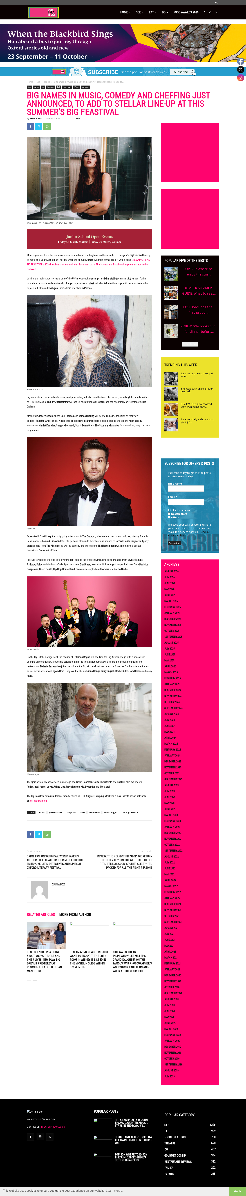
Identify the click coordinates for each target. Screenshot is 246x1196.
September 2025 (173, 636)
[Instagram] (210, 12)
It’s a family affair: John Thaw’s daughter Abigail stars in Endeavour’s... (131, 1122)
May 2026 (169, 589)
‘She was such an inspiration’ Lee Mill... (197, 390)
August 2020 (171, 999)
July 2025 (169, 648)
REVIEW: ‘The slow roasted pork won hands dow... (196, 405)
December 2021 (172, 904)
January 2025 (172, 684)
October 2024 (172, 702)
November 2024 (172, 696)
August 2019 (171, 1070)
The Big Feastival (129, 812)
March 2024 (171, 743)
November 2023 (172, 767)
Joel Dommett (56, 812)
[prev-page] (29, 978)
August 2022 (171, 856)
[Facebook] (204, 12)
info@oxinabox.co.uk (53, 1126)
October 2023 (172, 773)
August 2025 (171, 642)
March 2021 (171, 957)
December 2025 (172, 618)
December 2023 (172, 761)
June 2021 (169, 939)
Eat (151, 12)
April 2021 (170, 951)
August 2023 (171, 785)
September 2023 (173, 779)
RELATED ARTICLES (41, 914)
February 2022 (172, 892)
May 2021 (169, 945)
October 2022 (172, 844)
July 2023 (169, 791)
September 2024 (173, 708)
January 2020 (172, 1040)
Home (124, 12)
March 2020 (171, 1028)
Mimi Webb (94, 812)
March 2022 (171, 886)
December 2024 (172, 690)
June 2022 (169, 868)
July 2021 (169, 933)
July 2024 (169, 719)
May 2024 (169, 731)
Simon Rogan (110, 812)
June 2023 (169, 797)
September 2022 (173, 850)
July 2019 (169, 1076)
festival (41, 812)
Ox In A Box (36, 118)
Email (172, 497)
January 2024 (172, 755)
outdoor (85, 87)
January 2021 (172, 969)
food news (67, 87)
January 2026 (172, 613)
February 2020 (172, 1034)
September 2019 (173, 1064)
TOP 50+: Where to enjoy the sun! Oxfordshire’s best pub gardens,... (131, 1157)
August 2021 (171, 927)
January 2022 (172, 898)
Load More (190, 344)
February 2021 (172, 963)
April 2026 (170, 595)
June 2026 (169, 583)
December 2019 (172, 1046)
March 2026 (171, 601)
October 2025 (172, 630)
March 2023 (171, 815)
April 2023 (170, 809)
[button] (216, 2)
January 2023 (172, 826)
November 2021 (172, 910)
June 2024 (169, 725)
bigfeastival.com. (39, 800)
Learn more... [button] (114, 1190)
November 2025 (172, 624)
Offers (174, 517)
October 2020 (172, 987)
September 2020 (173, 993)
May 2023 (169, 803)
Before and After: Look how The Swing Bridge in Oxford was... (133, 1140)
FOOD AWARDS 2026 (186, 12)
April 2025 (170, 666)
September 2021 (173, 921)
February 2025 (172, 678)
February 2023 (172, 820)
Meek (82, 812)
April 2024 (170, 737)
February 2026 (172, 607)
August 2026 (171, 571)
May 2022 (169, 874)
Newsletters (178, 514)
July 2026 (169, 577)
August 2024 (171, 714)
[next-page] (35, 978)
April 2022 (170, 880)
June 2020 (169, 1011)
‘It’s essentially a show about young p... (197, 421)
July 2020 (169, 1005)
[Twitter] (216, 12)
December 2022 (172, 832)
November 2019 (172, 1052)
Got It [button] (237, 1191)
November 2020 (172, 981)
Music (76, 87)
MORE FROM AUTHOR (75, 914)
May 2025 (169, 660)
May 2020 (169, 1017)
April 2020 (170, 1023)
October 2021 (172, 916)
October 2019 (172, 1058)
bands (47, 81)
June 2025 (169, 654)
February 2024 (172, 749)
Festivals (50, 87)
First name (175, 483)
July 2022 (169, 862)
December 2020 (172, 975)
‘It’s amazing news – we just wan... (197, 375)
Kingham (71, 812)
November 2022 (172, 838)
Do (164, 12)
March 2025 (171, 672)
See (138, 12)
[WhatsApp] (47, 126)
